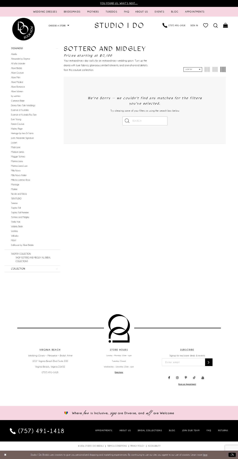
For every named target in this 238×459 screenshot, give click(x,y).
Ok (232, 454)
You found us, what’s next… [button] (119, 3)
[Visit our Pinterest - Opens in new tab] (186, 378)
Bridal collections (150, 430)
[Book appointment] (24, 29)
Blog (172, 430)
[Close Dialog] (5, 455)
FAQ (209, 430)
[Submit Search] (127, 120)
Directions (119, 372)
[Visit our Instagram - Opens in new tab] (177, 378)
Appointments (103, 430)
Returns (223, 430)
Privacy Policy (137, 446)
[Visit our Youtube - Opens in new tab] (202, 378)
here (205, 454)
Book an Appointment (187, 384)
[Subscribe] (209, 362)
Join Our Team (191, 430)
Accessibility (154, 446)
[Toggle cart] (226, 25)
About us (125, 430)
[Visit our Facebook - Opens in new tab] (169, 378)
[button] (206, 25)
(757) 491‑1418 (50, 372)
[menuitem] (45, 12)
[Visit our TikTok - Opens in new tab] (194, 378)
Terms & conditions (117, 446)
